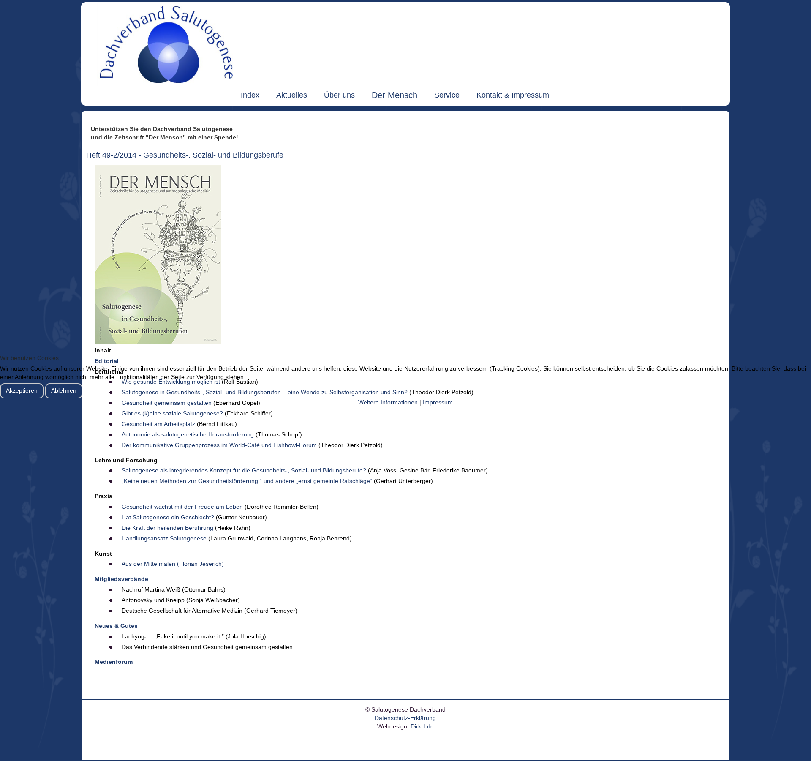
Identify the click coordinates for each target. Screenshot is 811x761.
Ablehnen (63, 390)
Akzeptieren (22, 390)
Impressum (438, 402)
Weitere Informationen (388, 402)
